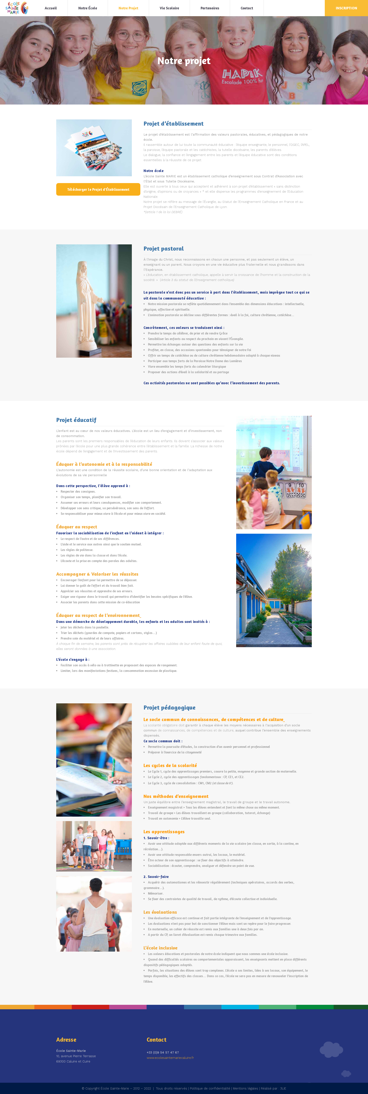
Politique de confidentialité (210, 1088)
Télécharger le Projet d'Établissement (98, 189)
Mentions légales (245, 1088)
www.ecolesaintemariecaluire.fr (170, 1058)
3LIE (283, 1088)
